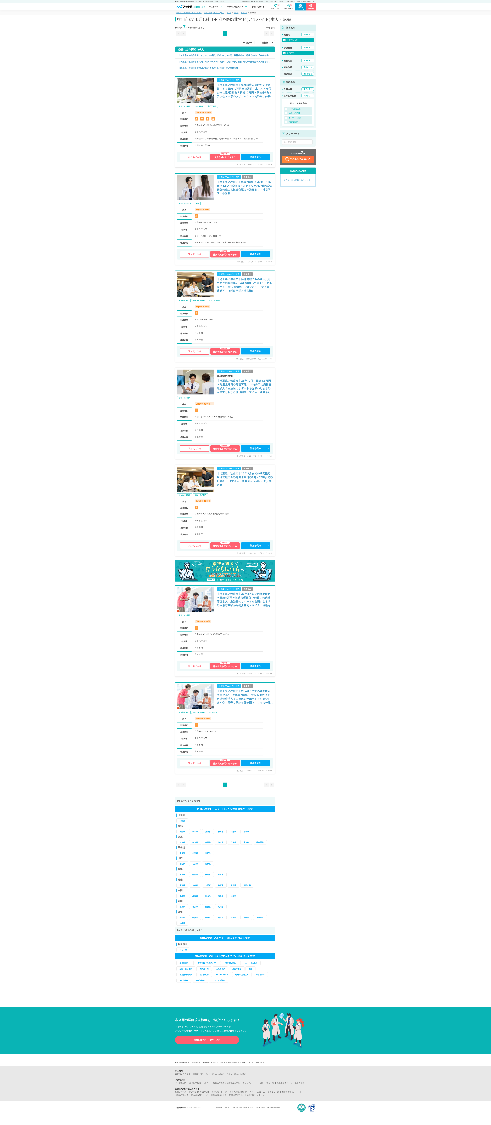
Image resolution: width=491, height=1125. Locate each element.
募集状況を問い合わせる (225, 254)
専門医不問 (204, 969)
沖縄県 (182, 923)
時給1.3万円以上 (241, 974)
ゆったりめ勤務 (251, 963)
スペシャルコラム (257, 1092)
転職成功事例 (282, 1083)
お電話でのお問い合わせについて (306, 1)
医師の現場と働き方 (238, 1092)
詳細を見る (255, 157)
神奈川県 (260, 842)
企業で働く (236, 969)
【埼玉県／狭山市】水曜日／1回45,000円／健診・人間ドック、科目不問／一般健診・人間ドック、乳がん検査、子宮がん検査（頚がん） (226, 61)
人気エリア (220, 969)
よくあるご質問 (297, 1083)
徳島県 (182, 907)
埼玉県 (229, 13)
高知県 (220, 907)
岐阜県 (182, 874)
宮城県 (208, 831)
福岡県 (182, 917)
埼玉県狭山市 (292, 40)
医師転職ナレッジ (219, 1092)
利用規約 (195, 1062)
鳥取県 (182, 896)
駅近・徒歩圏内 (186, 969)
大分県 (233, 917)
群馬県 (208, 842)
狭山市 (236, 13)
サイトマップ (246, 1062)
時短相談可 (260, 974)
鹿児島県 (260, 917)
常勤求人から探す (183, 1074)
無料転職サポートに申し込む (207, 1040)
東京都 (246, 842)
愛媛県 (208, 907)
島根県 (195, 896)
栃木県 (195, 842)
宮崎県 (246, 917)
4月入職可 (184, 980)
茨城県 (182, 842)
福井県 (208, 864)
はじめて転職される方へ (199, 1083)
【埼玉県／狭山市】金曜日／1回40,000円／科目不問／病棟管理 (208, 68)
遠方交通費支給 (186, 974)
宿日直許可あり (231, 963)
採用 (251, 1107)
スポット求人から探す (236, 1074)
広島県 (220, 896)
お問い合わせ (232, 1062)
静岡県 (195, 874)
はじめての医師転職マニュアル (226, 1083)
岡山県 (208, 896)
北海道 (182, 821)
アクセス (228, 1107)
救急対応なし (185, 963)
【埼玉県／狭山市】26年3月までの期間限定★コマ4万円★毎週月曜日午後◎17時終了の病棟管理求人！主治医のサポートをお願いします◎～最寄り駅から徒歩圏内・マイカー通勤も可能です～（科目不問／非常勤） (244, 697)
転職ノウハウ (181, 1092)
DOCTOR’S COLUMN (199, 1092)
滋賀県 (182, 885)
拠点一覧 (282, 1)
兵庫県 (220, 885)
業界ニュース (273, 1092)
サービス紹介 (181, 1083)
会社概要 (219, 1107)
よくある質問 (290, 1)
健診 (250, 969)
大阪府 (208, 885)
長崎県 (208, 917)
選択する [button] (307, 34)
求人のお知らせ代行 (200, 1095)
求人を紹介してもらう (225, 157)
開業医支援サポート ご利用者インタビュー (247, 1095)
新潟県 (182, 853)
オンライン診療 (218, 980)
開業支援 (259, 1062)
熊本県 (220, 917)
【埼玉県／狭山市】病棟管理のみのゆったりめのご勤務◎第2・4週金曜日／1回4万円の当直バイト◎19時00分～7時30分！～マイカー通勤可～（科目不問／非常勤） (244, 285)
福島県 (246, 831)
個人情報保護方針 (273, 1107)
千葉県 (233, 842)
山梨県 (195, 853)
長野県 (208, 853)
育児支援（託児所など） (207, 963)
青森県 (182, 831)
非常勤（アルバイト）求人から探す (208, 1074)
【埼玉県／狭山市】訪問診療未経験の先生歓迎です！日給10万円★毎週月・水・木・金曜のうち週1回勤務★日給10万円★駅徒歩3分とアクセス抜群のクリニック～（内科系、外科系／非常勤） (244, 90)
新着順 (265, 42)
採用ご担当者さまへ (271, 1)
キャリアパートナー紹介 (253, 1083)
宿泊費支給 (204, 974)
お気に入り (195, 157)
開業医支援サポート (290, 1092)
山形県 (233, 831)
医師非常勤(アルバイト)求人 (214, 13)
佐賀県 (195, 917)
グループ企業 (260, 1107)
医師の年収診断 (182, 1095)
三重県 (220, 874)
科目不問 (244, 13)
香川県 (195, 907)
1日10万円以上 (222, 974)
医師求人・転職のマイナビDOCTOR (189, 13)
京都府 (195, 885)
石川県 (195, 864)
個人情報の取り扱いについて (213, 1062)
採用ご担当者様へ (181, 1062)
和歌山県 (247, 885)
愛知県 (208, 874)
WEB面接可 (200, 980)
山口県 (233, 896)
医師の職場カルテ (219, 1095)
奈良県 (233, 885)
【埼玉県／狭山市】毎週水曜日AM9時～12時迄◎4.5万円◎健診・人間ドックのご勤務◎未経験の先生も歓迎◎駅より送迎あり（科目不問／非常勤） (244, 187)
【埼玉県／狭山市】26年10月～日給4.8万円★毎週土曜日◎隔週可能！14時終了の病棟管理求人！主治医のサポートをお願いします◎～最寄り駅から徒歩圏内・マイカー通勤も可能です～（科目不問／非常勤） (244, 386)
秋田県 (220, 831)
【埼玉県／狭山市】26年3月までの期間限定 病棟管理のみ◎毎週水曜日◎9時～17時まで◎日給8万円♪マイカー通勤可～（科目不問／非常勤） (245, 479)
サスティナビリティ (240, 1107)
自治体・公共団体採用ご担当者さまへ (253, 1)
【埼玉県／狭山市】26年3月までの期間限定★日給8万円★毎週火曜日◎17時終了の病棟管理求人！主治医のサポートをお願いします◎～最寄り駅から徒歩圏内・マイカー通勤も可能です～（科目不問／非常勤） (244, 599)
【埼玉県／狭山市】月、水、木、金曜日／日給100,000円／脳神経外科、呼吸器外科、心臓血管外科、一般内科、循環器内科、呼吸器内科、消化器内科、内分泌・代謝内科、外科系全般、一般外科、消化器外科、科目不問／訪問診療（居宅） (226, 55)
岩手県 (195, 831)
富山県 (182, 864)
